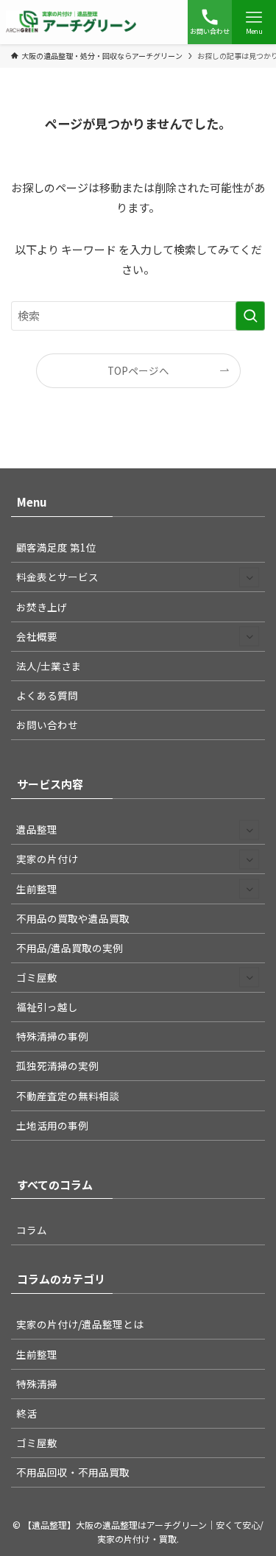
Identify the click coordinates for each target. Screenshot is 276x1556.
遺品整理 (36, 829)
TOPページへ (138, 370)
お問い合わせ (47, 724)
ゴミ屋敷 (36, 977)
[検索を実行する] (250, 316)
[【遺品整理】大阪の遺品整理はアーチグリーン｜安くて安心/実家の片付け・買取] (71, 22)
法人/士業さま (49, 665)
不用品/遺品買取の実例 (69, 947)
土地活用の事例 (52, 1125)
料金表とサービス (57, 576)
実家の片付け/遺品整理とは (80, 1324)
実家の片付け (47, 858)
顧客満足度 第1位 (56, 547)
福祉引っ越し (47, 1006)
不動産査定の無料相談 (67, 1095)
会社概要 (36, 636)
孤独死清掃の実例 (57, 1065)
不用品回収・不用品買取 (73, 1472)
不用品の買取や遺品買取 (73, 918)
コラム (31, 1229)
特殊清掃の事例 (52, 1036)
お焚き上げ (42, 606)
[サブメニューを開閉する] (249, 577)
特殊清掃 (36, 1383)
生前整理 (36, 888)
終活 (26, 1413)
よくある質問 (47, 695)
